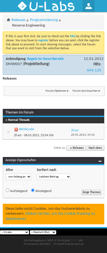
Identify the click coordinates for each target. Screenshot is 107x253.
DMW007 (14, 64)
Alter (9, 170)
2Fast (17, 135)
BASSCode (26, 129)
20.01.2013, (83, 134)
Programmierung (44, 20)
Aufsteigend (18, 191)
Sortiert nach (46, 170)
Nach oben (95, 148)
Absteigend (43, 191)
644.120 (94, 70)
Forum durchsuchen (85, 90)
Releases (19, 20)
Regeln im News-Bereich (45, 59)
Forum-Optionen (56, 90)
